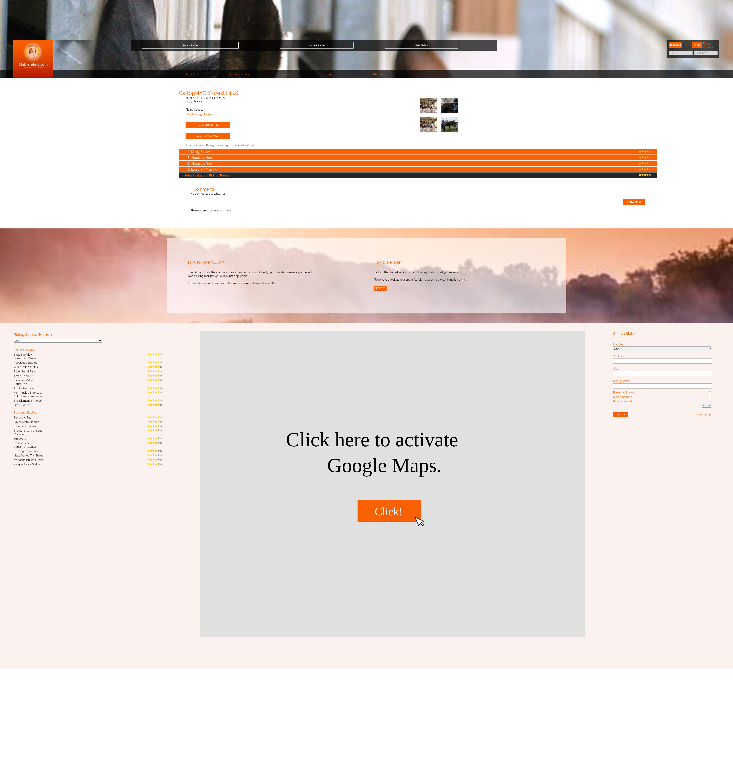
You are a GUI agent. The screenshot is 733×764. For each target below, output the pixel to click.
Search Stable (190, 45)
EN (382, 73)
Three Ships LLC (24, 375)
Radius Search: (622, 401)
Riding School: (622, 397)
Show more (634, 202)
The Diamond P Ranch (28, 400)
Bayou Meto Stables (26, 421)
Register (675, 45)
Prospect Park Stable (27, 464)
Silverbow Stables (25, 426)
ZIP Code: (619, 356)
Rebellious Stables (25, 362)
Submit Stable (317, 45)
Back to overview (208, 135)
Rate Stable (421, 45)
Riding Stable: (622, 381)
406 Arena (20, 438)
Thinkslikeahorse (24, 388)
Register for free (208, 125)
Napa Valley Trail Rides (28, 455)
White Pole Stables (26, 367)
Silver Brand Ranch (25, 371)
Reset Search (703, 414)
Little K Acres (22, 405)
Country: (618, 344)
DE (375, 73)
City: (616, 368)
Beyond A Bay (22, 417)
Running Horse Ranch (27, 451)
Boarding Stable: (624, 392)
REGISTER (380, 288)
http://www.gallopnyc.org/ (202, 114)
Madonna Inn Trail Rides (29, 459)
